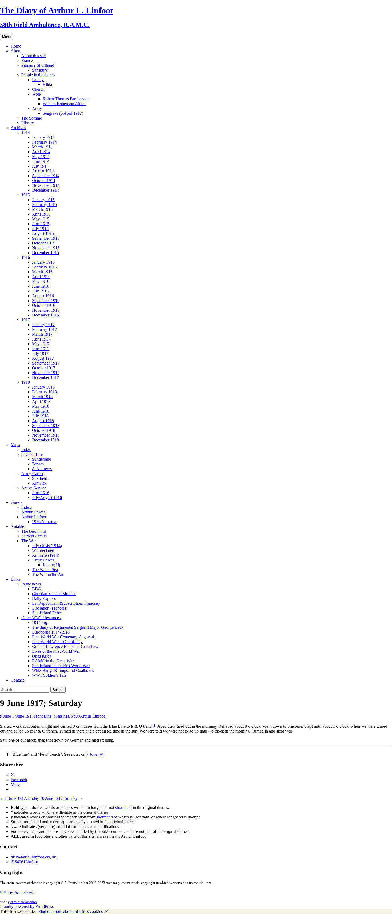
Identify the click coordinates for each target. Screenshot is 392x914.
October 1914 (43, 180)
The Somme (31, 118)
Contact (17, 680)
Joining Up (52, 565)
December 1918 (45, 440)
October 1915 (43, 243)
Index (26, 449)
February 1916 (44, 267)
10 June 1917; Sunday (61, 798)
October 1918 (43, 430)
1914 (25, 132)
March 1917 (42, 334)
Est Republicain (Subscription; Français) (66, 603)
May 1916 (40, 281)
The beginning (33, 531)
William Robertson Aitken (64, 103)
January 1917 (43, 324)
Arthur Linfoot (33, 517)
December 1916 (45, 315)
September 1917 (45, 363)
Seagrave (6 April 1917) (63, 113)
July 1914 (40, 166)
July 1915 (40, 228)
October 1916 (43, 305)
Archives (18, 127)
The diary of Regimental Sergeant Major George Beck (77, 627)
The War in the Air (47, 574)
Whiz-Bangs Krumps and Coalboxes (63, 670)
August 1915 (43, 233)
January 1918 (43, 387)
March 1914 (42, 147)
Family (38, 79)
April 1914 (41, 151)
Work (36, 94)
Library (27, 123)
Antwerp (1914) (45, 555)
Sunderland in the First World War (61, 665)
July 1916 (40, 291)
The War (28, 541)
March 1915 (42, 209)
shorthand (123, 807)
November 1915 (45, 248)
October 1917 (43, 368)
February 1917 (44, 329)
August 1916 (43, 296)
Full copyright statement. (18, 892)
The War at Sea (45, 569)
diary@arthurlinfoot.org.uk (33, 857)
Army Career (32, 473)
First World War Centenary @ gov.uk (63, 637)
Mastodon (29, 902)
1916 (25, 257)
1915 (25, 195)
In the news (31, 584)
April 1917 (41, 339)
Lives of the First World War (56, 651)
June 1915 (40, 223)
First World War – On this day (57, 641)
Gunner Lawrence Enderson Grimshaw (65, 646)
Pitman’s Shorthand (37, 65)
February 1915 (44, 204)
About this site (33, 55)
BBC (36, 589)
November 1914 (45, 185)
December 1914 (45, 190)
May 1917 (40, 344)
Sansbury (40, 70)
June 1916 (40, 286)
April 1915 (41, 214)
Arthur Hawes (33, 512)
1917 (25, 320)
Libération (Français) (49, 608)
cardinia (16, 902)
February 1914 (44, 142)
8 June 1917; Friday (19, 798)
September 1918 (45, 425)
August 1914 (43, 171)
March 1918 (42, 396)
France (27, 60)
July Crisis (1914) (47, 545)
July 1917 (40, 353)
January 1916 (43, 262)
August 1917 (43, 358)
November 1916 (45, 310)
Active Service (33, 488)
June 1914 (40, 161)
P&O (75, 716)
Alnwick (39, 483)
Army (37, 108)
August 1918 (43, 420)
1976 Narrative (44, 521)
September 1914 (45, 175)
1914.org (39, 622)
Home (16, 46)
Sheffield (39, 478)
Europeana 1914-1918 (51, 632)
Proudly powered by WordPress (27, 906)
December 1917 (45, 377)
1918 (25, 382)
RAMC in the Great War (53, 661)
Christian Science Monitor (54, 593)
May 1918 (40, 406)
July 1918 (40, 416)
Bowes (38, 464)
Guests (16, 502)
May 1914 (40, 156)
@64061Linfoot (24, 862)
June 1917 (40, 348)
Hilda (47, 84)
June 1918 (40, 411)
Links (15, 579)
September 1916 (45, 300)
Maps (15, 444)
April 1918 (41, 401)
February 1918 (44, 392)
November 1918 (45, 435)
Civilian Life (32, 454)
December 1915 (45, 252)
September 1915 (45, 238)
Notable (17, 526)
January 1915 (43, 199)
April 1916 (41, 276)
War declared (43, 550)
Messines (61, 716)
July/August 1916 (47, 497)
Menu (6, 37)
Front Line (42, 716)
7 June (91, 754)
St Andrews (42, 468)
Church (38, 89)
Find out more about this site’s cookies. (71, 911)
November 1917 (45, 372)
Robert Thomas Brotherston (66, 99)
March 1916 (42, 272)
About (16, 51)
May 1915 (40, 219)
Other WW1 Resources (41, 617)
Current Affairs (34, 536)
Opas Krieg (41, 656)
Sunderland (41, 459)
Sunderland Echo (46, 613)
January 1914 (43, 137)
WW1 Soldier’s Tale (49, 675)
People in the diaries (38, 75)
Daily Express (44, 598)
